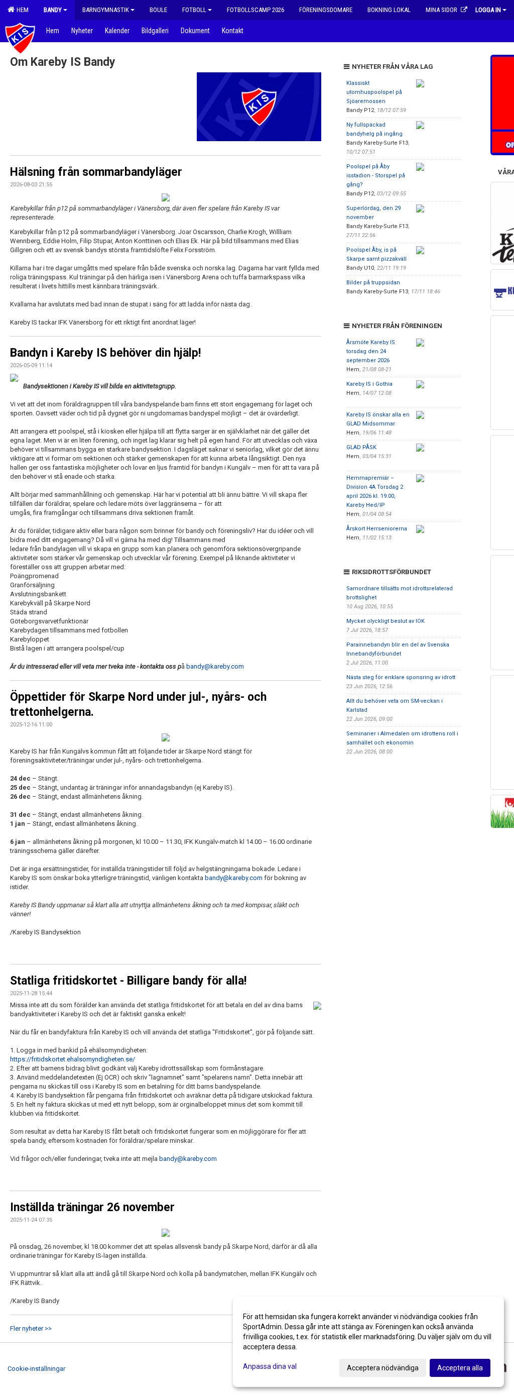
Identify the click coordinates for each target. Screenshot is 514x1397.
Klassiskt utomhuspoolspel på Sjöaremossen (374, 92)
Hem (21, 10)
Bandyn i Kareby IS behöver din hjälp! (105, 353)
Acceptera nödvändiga (383, 1368)
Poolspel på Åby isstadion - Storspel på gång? (375, 175)
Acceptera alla (460, 1368)
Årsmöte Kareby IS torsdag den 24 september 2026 (370, 351)
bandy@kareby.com (215, 666)
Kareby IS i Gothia (369, 384)
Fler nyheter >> (31, 1328)
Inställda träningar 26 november (92, 1207)
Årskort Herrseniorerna (376, 528)
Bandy (53, 10)
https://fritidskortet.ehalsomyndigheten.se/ (72, 1059)
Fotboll (194, 10)
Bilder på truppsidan (373, 282)
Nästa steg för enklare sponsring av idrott (400, 677)
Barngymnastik (105, 10)
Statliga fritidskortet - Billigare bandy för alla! (128, 981)
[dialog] (368, 1342)
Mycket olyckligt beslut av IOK (385, 621)
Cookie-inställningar (36, 1368)
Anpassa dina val (270, 1366)
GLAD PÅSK (361, 447)
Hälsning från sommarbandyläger (96, 172)
